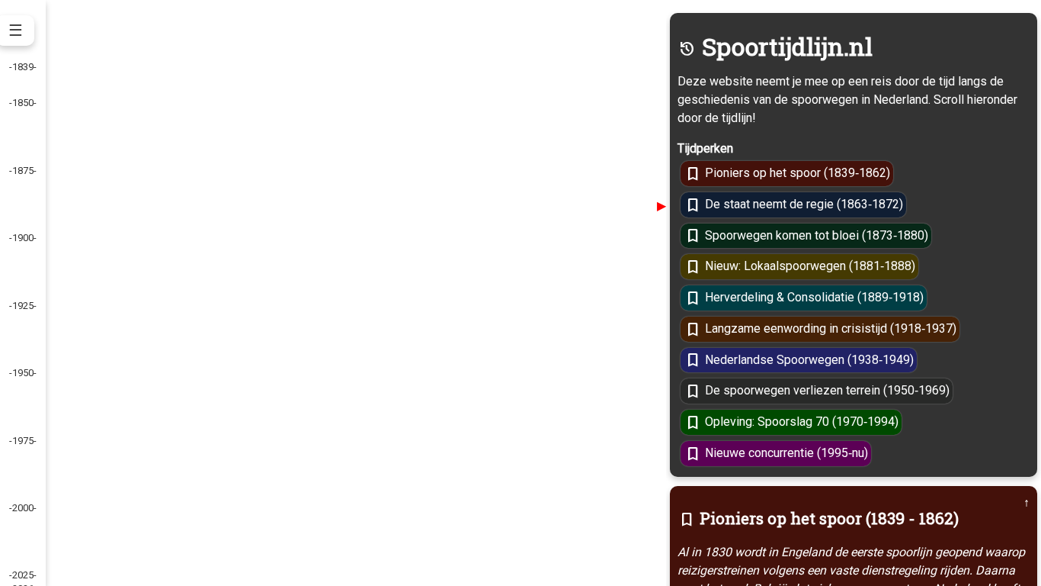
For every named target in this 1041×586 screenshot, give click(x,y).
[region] (520, 293)
